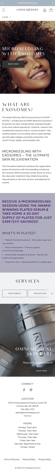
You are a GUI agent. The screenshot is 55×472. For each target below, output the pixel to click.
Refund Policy (29, 459)
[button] (51, 293)
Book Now (13, 64)
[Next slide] (52, 3)
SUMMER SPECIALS (27, 3)
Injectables (14, 293)
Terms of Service (12, 459)
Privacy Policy (45, 459)
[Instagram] (31, 390)
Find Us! (27, 416)
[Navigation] (3, 10)
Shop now (41, 371)
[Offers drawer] (44, 10)
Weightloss (40, 293)
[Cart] (51, 10)
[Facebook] (24, 390)
